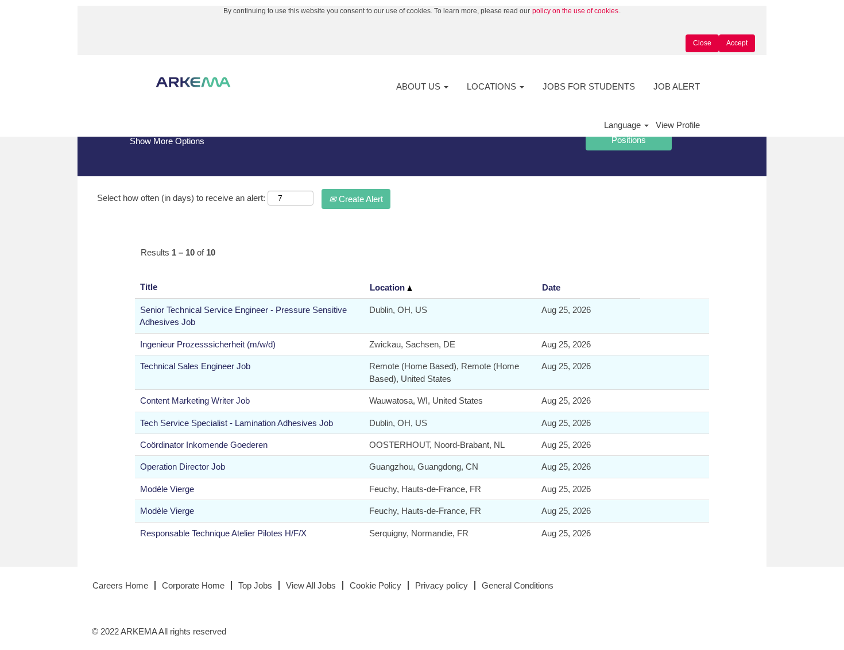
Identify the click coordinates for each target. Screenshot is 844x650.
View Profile (678, 125)
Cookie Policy (375, 585)
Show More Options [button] (167, 141)
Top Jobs (255, 585)
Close (702, 43)
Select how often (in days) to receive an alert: (181, 198)
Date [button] (551, 287)
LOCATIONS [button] (492, 86)
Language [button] (623, 125)
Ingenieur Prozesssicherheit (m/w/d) (208, 344)
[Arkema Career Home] (193, 82)
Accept (737, 43)
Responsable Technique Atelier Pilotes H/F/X (223, 533)
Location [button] (388, 287)
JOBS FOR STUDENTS (589, 86)
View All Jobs (311, 585)
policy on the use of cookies (575, 11)
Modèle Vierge (167, 489)
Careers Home (120, 585)
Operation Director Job (182, 466)
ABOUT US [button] (419, 86)
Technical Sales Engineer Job (195, 366)
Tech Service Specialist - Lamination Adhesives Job (236, 423)
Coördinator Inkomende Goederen (204, 445)
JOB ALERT (676, 86)
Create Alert (359, 199)
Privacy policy (441, 585)
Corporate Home (193, 585)
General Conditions (517, 585)
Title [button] (148, 287)
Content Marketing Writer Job (195, 400)
